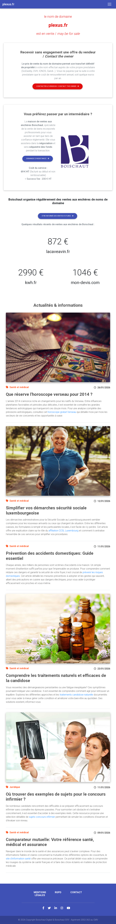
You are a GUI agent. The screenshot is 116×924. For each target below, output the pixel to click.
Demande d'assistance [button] (36, 159)
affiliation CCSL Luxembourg (63, 530)
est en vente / (58, 34)
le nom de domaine (58, 16)
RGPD (58, 892)
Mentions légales (40, 894)
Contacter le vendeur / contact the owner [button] (56, 86)
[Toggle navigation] (109, 4)
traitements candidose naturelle (76, 694)
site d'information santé (18, 858)
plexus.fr (58, 25)
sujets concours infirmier (42, 816)
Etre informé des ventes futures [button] (56, 216)
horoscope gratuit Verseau (62, 412)
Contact (76, 892)
